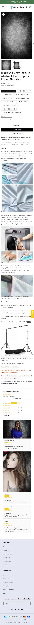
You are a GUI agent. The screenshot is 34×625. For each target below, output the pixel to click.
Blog (4, 593)
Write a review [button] (17, 398)
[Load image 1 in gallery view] (6, 65)
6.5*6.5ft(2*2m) (7, 94)
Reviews (5, 565)
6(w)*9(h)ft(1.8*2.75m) (22, 98)
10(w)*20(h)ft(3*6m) (9, 109)
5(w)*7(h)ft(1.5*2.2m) (22, 94)
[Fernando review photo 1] (17, 471)
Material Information (8, 578)
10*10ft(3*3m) (23, 101)
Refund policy (27, 619)
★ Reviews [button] (32, 314)
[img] (17, 444)
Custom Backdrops (13, 367)
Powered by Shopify (18, 619)
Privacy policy (9, 622)
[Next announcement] (31, 2)
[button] (3, 7)
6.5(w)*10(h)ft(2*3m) (9, 101)
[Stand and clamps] (17, 352)
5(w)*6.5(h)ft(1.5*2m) (24, 91)
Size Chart (6, 575)
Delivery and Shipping (9, 554)
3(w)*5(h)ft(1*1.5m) (8, 91)
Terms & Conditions (8, 589)
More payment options (17, 133)
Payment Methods (8, 582)
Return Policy (6, 557)
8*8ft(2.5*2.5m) (7, 98)
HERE (29, 322)
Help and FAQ (7, 561)
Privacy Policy (7, 586)
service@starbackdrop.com (9, 383)
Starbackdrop (10, 619)
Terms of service (17, 622)
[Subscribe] (28, 603)
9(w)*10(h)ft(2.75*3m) (9, 105)
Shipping (3, 85)
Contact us (6, 550)
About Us (5, 547)
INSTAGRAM (15, 145)
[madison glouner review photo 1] (17, 429)
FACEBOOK (24, 145)
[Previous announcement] (3, 2)
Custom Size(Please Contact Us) (12, 112)
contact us (4, 360)
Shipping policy (26, 622)
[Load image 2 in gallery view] (17, 65)
